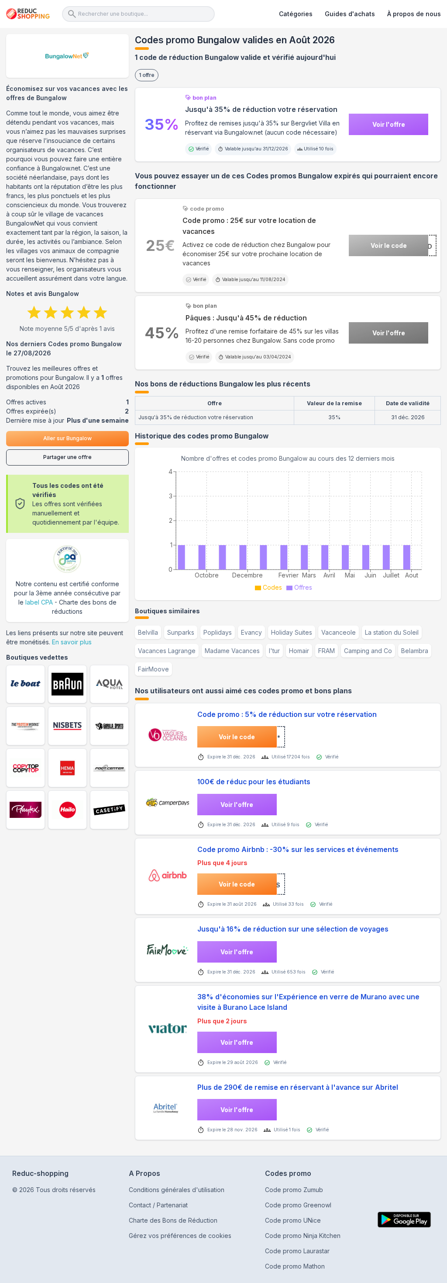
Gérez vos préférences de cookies (180, 1235)
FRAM (326, 650)
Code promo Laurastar (297, 1251)
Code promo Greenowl (298, 1205)
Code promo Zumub (294, 1189)
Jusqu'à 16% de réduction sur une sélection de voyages (293, 929)
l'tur (274, 650)
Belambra (414, 650)
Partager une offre (67, 457)
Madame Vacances (232, 650)
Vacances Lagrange (167, 650)
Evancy (251, 632)
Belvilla (148, 632)
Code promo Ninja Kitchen (302, 1235)
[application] (288, 528)
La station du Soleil (392, 632)
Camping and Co (368, 650)
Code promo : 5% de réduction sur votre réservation (287, 714)
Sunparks (180, 632)
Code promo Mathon (295, 1266)
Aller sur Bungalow (67, 438)
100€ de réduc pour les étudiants (253, 782)
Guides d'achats (350, 13)
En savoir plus (72, 642)
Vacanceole (338, 632)
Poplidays (217, 632)
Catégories (296, 13)
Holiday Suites (291, 632)
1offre (147, 75)
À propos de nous (414, 13)
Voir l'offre (388, 124)
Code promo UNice (293, 1220)
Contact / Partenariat (158, 1205)
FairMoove (153, 669)
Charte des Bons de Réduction (173, 1220)
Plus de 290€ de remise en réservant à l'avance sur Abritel (297, 1087)
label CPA (39, 602)
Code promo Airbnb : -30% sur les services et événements (298, 849)
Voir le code (389, 245)
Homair (299, 650)
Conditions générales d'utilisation (176, 1189)
